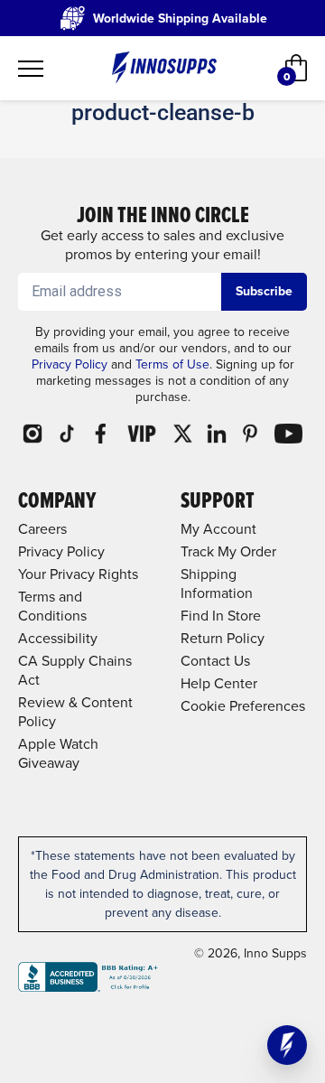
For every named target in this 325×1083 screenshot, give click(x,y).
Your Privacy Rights (78, 574)
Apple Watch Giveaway (58, 753)
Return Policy (223, 638)
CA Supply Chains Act (75, 670)
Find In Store (221, 615)
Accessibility (58, 638)
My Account (218, 528)
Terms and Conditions (52, 606)
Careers (42, 528)
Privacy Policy (69, 364)
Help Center (219, 683)
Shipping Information (217, 583)
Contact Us (215, 660)
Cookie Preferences (243, 706)
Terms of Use (172, 364)
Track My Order (228, 551)
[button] (287, 1045)
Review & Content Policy (75, 712)
